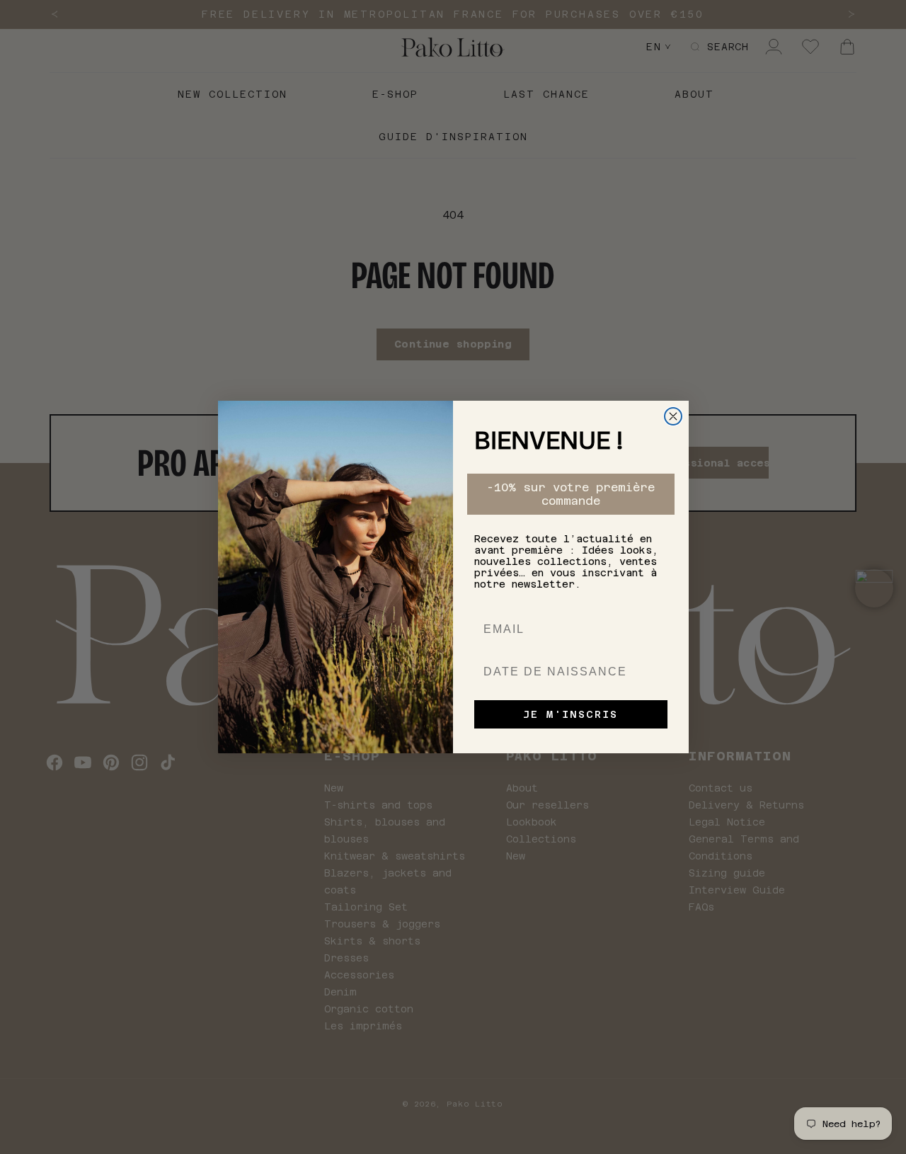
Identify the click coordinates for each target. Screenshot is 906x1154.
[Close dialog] (673, 416)
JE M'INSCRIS (570, 714)
